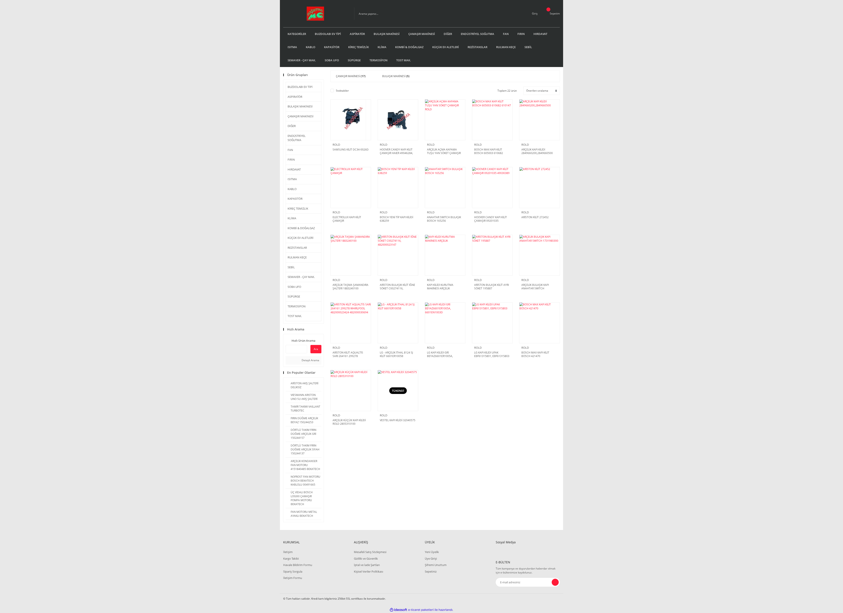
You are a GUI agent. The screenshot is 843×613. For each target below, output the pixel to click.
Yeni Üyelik (432, 552)
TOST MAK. (295, 316)
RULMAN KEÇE (297, 257)
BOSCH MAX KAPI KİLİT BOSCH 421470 (535, 354)
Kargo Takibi (291, 558)
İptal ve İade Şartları (367, 565)
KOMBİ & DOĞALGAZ (301, 228)
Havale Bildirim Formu (297, 565)
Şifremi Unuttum (436, 565)
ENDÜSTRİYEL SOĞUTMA (297, 138)
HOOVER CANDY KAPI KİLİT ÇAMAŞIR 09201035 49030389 (490, 219)
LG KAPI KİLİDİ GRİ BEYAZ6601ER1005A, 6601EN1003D (440, 354)
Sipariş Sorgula (292, 571)
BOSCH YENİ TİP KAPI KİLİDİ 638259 (396, 219)
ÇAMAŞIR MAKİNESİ (300, 116)
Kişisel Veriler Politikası (368, 571)
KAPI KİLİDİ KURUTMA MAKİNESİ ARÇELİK (440, 286)
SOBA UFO (294, 287)
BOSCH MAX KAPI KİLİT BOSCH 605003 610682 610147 (488, 151)
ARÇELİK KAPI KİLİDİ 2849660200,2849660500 (537, 151)
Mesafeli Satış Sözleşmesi (370, 552)
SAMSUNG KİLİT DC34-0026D (351, 149)
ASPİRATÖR (295, 97)
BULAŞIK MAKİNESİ (300, 106)
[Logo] (315, 14)
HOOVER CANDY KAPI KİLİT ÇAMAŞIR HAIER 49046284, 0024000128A (396, 151)
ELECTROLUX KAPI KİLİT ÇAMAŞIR (347, 219)
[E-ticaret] (421, 610)
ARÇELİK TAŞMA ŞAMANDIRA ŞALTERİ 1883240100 (350, 286)
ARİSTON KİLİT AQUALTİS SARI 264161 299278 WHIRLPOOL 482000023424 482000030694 (349, 354)
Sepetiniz (431, 571)
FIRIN (291, 159)
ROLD (336, 145)
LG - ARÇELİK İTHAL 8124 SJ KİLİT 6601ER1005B (396, 354)
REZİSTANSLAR (297, 248)
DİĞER (292, 126)
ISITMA (292, 179)
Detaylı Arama (310, 360)
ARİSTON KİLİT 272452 (535, 217)
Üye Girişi (431, 558)
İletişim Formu (292, 578)
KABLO (292, 189)
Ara (316, 349)
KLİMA (292, 218)
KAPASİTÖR (295, 199)
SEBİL (291, 267)
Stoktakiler (342, 90)
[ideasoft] (398, 610)
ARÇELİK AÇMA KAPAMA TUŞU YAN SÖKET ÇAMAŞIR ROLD (444, 151)
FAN (290, 150)
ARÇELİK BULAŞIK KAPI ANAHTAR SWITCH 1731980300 (535, 286)
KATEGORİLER (297, 34)
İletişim (288, 552)
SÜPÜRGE (294, 296)
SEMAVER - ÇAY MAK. (301, 277)
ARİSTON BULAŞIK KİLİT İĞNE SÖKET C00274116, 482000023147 (397, 286)
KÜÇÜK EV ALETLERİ (300, 238)
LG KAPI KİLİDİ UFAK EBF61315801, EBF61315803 (491, 354)
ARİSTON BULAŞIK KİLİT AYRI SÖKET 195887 (491, 286)
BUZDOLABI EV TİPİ (300, 87)
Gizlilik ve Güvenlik (366, 558)
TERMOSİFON (297, 306)
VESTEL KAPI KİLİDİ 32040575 (397, 420)
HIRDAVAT (294, 169)
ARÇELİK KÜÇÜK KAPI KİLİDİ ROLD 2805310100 (349, 422)
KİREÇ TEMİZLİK (298, 208)
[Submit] (555, 582)
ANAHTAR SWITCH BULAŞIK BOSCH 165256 (444, 219)
